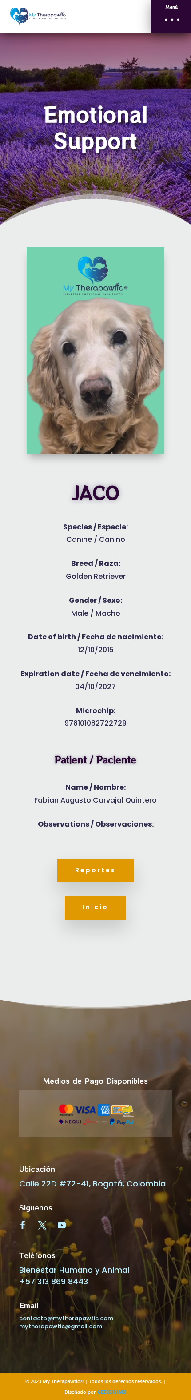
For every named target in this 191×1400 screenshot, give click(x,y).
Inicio (95, 907)
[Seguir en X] (42, 1225)
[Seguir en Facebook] (23, 1225)
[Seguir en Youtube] (62, 1225)
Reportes (95, 870)
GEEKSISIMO (112, 1391)
